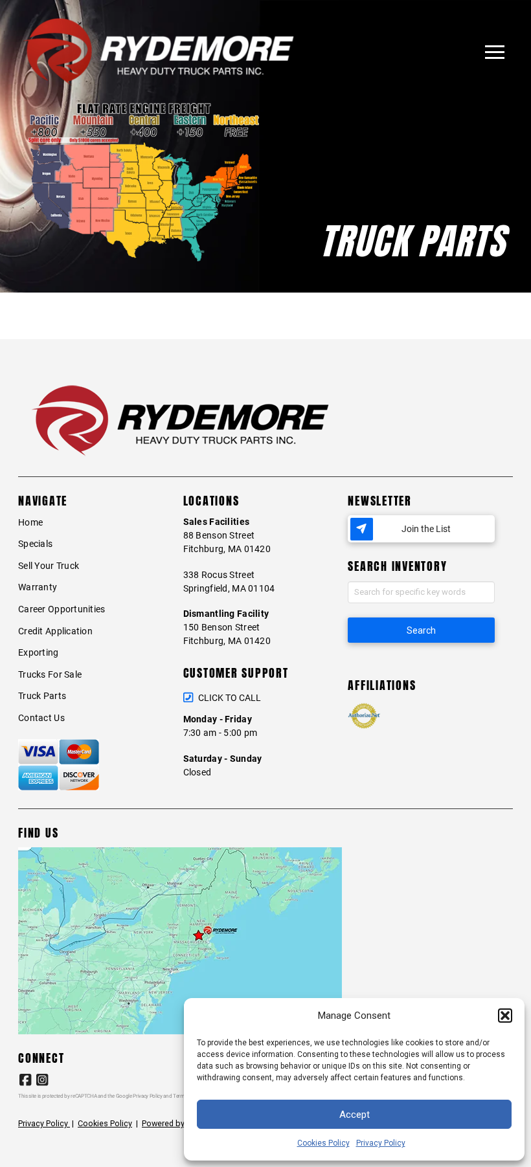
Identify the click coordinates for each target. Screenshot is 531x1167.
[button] (505, 1015)
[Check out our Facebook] (25, 1080)
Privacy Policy (380, 1143)
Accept (354, 1114)
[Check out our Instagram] (42, 1080)
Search (421, 630)
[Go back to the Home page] (158, 52)
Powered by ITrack (175, 1123)
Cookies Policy (323, 1143)
